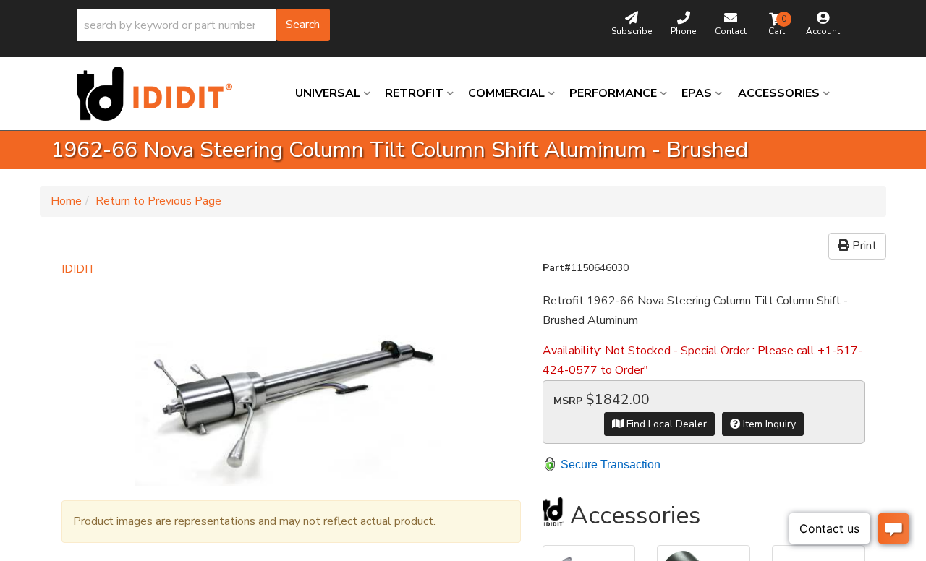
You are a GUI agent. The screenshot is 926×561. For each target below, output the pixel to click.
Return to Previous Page (158, 201)
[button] (203, 25)
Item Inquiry (768, 424)
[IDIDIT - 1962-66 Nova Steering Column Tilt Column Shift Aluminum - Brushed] (291, 382)
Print (863, 246)
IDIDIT (78, 269)
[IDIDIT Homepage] (160, 93)
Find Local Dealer (665, 424)
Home (66, 201)
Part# (557, 268)
